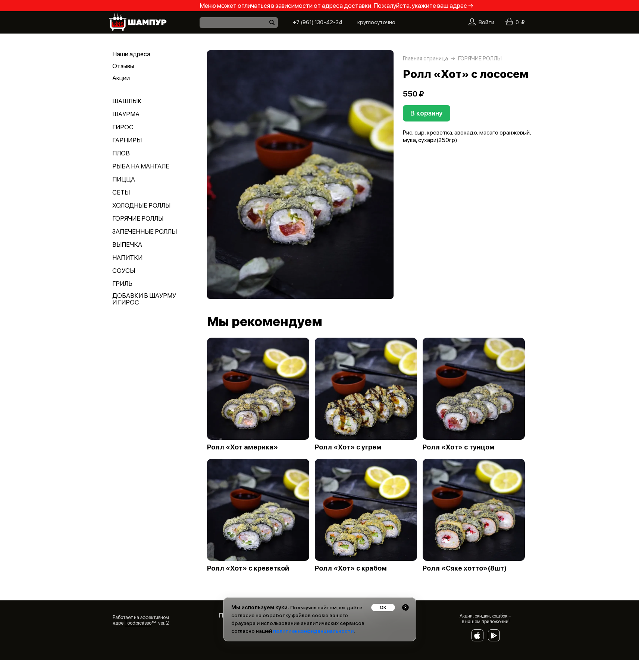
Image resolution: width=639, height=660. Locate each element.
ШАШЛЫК (127, 101)
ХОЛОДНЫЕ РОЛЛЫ (141, 205)
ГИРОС (123, 127)
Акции (121, 78)
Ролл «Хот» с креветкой (248, 568)
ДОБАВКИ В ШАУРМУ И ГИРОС (144, 299)
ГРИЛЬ (122, 283)
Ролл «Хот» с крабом (351, 568)
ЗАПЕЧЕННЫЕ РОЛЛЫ (144, 231)
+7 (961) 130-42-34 (317, 22)
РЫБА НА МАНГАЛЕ (140, 166)
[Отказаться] (405, 607)
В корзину (426, 113)
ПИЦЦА (123, 179)
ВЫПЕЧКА (127, 244)
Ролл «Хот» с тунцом (459, 447)
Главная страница (425, 58)
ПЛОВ (121, 153)
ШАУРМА (126, 114)
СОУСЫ (123, 270)
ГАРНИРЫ (127, 140)
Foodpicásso (138, 623)
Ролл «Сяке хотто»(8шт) (465, 568)
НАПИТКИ (127, 257)
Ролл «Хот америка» (242, 447)
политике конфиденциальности (313, 631)
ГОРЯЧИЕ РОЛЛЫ (137, 218)
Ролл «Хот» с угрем (348, 447)
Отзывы (123, 66)
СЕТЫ (121, 192)
